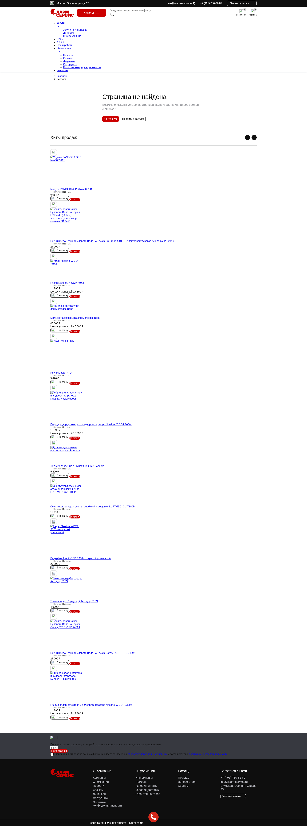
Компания (99, 777)
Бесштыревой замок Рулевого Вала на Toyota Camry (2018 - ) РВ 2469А (92, 653)
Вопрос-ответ (187, 781)
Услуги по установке (75, 29)
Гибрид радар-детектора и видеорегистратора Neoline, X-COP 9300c (91, 705)
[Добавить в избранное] (53, 152)
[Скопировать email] (194, 3)
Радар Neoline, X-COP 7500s (67, 283)
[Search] (112, 14)
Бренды (183, 785)
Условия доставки (147, 790)
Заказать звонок (239, 3)
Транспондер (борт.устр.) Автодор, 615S (74, 601)
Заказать (74, 199)
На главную (111, 119)
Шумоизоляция (72, 36)
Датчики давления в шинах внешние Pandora (77, 466)
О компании (101, 781)
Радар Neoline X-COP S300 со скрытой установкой (80, 558)
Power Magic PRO (60, 372)
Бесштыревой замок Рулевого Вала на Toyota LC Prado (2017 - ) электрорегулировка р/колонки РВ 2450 (112, 241)
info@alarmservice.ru (180, 3)
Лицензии (69, 61)
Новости (68, 55)
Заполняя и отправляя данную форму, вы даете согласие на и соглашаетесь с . (141, 754)
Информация (144, 777)
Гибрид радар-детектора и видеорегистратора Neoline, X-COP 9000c (91, 424)
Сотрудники (70, 64)
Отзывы (68, 58)
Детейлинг (69, 32)
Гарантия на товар (147, 794)
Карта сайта (136, 823)
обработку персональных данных (147, 754)
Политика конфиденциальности (82, 67)
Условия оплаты (146, 785)
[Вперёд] (254, 137)
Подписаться (59, 751)
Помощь (140, 781)
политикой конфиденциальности (208, 754)
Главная (62, 76)
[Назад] (247, 137)
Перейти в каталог (133, 119)
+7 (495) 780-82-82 (211, 3)
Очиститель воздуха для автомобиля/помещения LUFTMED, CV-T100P (92, 506)
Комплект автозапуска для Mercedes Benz (75, 317)
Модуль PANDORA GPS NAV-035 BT (72, 189)
